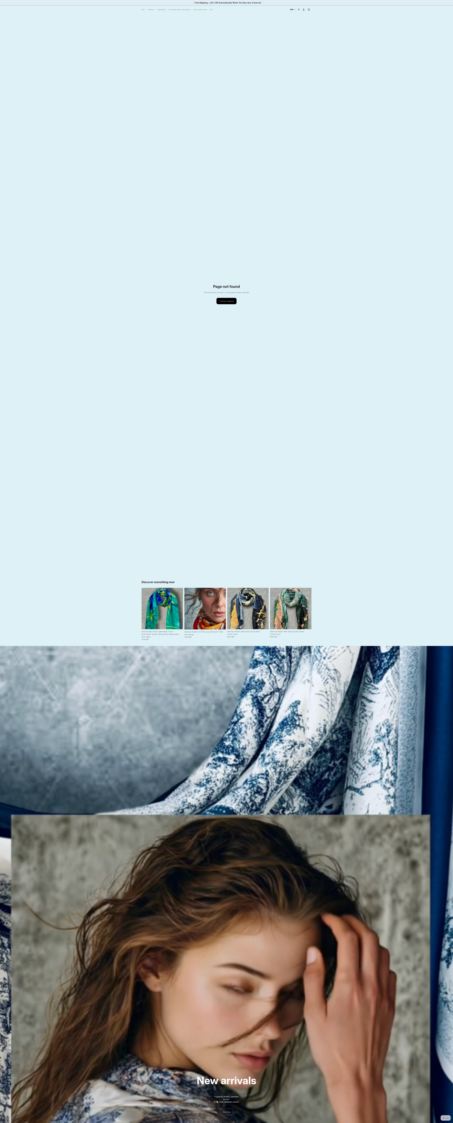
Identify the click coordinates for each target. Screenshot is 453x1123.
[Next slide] (179, 608)
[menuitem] (211, 9)
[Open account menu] (303, 9)
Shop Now (226, 1112)
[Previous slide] (145, 608)
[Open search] (298, 9)
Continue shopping (226, 301)
